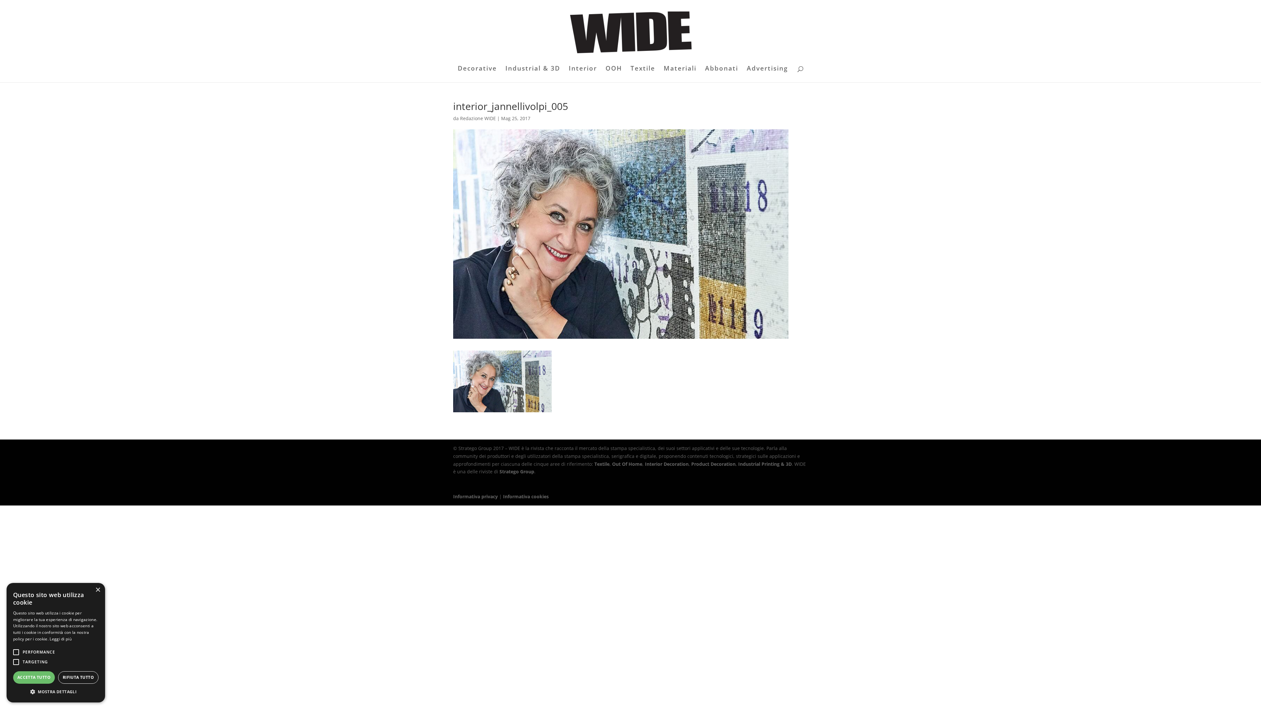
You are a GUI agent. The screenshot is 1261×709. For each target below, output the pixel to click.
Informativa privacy (475, 496)
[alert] (56, 642)
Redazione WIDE (478, 118)
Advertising (767, 69)
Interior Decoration (667, 464)
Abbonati (721, 69)
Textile (642, 69)
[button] (56, 692)
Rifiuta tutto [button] (78, 677)
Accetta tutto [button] (34, 677)
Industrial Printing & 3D (765, 464)
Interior (583, 69)
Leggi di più (61, 639)
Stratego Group (516, 471)
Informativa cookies (526, 496)
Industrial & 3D (532, 69)
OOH (614, 69)
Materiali (680, 69)
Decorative (477, 69)
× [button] (97, 590)
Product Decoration (713, 464)
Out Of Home (627, 464)
